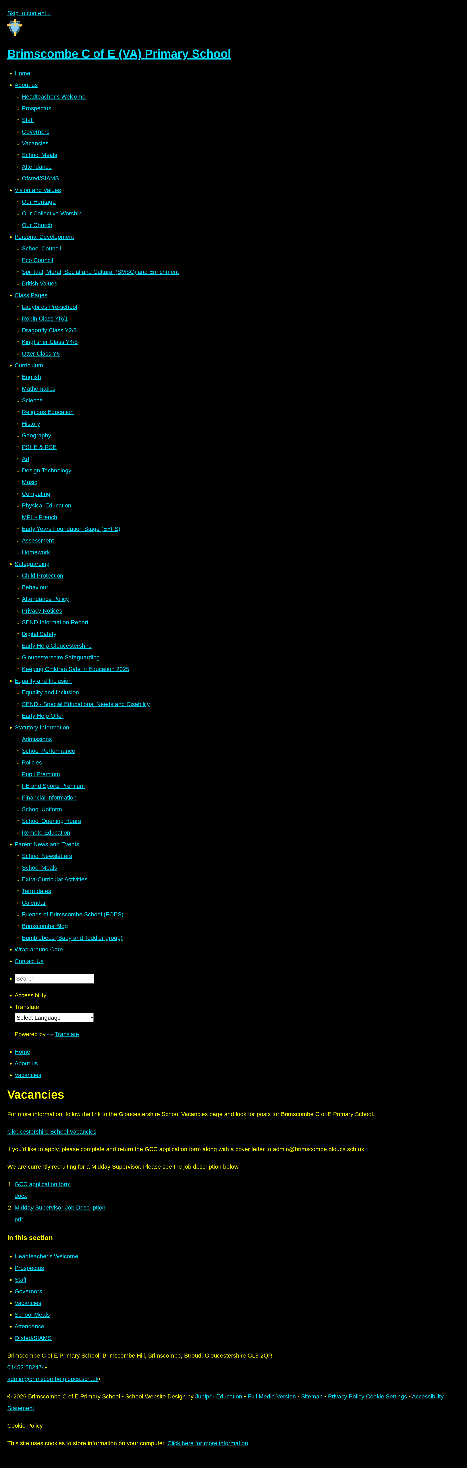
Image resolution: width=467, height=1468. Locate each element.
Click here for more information (207, 1443)
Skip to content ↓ (29, 13)
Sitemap (312, 1396)
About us (26, 1063)
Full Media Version (272, 1396)
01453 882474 (26, 1367)
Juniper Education (218, 1396)
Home (22, 1051)
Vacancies (28, 1075)
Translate (67, 1034)
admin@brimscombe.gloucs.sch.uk (53, 1379)
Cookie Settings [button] (386, 1396)
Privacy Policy (346, 1396)
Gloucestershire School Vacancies (51, 1131)
